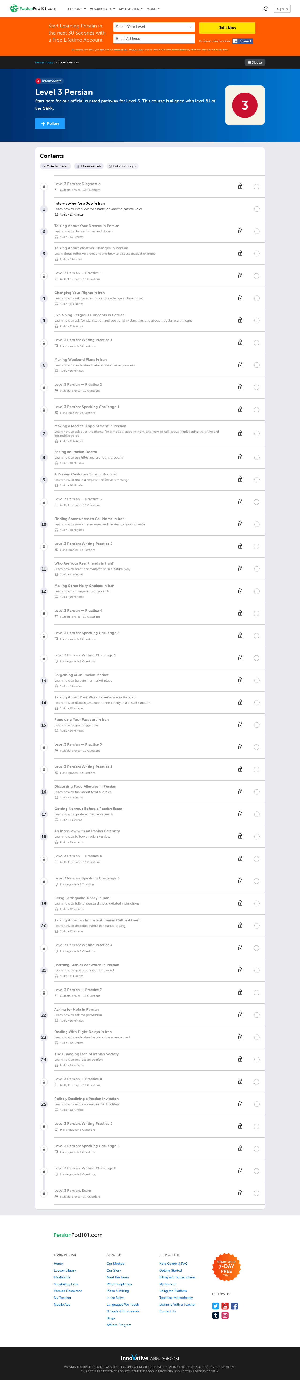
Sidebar (257, 63)
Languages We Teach (123, 1304)
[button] (266, 8)
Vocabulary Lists (66, 1284)
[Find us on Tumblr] (215, 1315)
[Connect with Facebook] (243, 41)
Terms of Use (121, 49)
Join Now (227, 28)
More (151, 9)
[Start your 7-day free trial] (226, 1267)
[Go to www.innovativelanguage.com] (150, 1357)
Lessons (75, 9)
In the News (115, 1297)
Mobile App (62, 1304)
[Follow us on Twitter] (215, 1306)
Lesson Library (44, 62)
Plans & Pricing (118, 1291)
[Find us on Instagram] (225, 1315)
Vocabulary (101, 9)
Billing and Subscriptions (177, 1277)
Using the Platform (173, 1291)
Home (58, 1263)
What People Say (119, 1284)
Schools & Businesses (123, 1311)
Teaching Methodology (176, 1297)
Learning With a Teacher (177, 1304)
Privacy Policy (136, 49)
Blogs (111, 1318)
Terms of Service (197, 1371)
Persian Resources (68, 1291)
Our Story (114, 1270)
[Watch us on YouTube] (225, 1306)
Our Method (115, 1263)
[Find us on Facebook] (234, 1306)
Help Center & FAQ (173, 1263)
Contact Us (167, 1311)
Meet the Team (118, 1277)
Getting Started (170, 1270)
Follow (53, 124)
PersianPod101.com (179, 1367)
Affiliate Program (119, 1325)
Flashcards (62, 1277)
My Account (167, 1284)
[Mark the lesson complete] (257, 209)
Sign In (282, 9)
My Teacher (129, 9)
